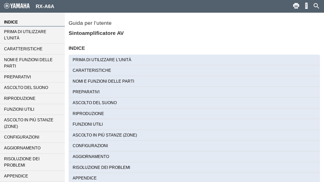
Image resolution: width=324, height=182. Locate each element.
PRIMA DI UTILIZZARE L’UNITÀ (25, 35)
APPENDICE (16, 176)
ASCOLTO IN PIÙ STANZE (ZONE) (28, 123)
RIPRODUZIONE (19, 98)
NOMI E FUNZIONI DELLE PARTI (28, 63)
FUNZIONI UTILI (19, 109)
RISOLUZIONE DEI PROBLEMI (21, 162)
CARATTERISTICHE (23, 49)
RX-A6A (45, 6)
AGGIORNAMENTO (22, 148)
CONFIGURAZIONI (21, 137)
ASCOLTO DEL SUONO (26, 87)
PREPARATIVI (17, 77)
